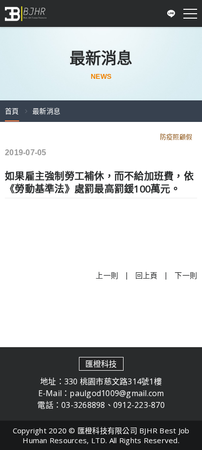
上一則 (107, 275)
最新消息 (46, 111)
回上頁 (146, 275)
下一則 (186, 275)
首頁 (12, 111)
